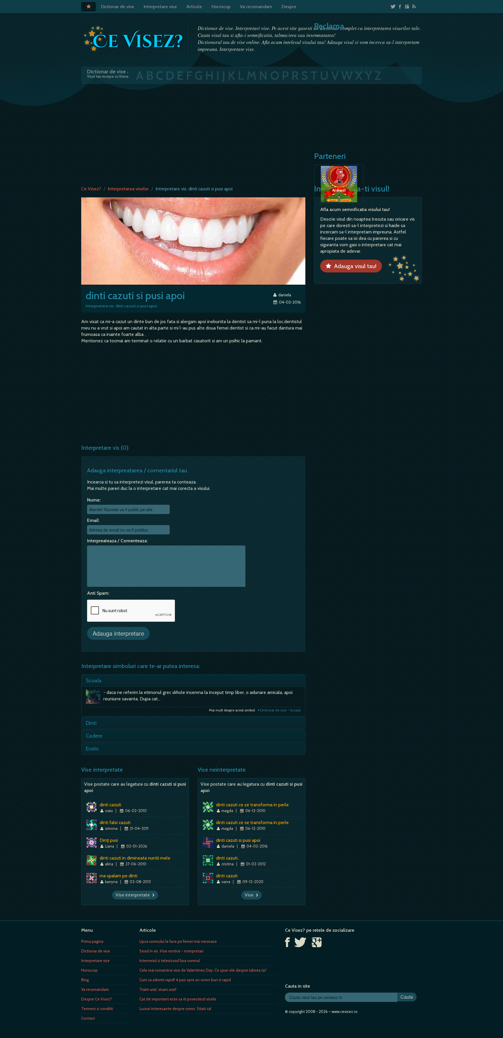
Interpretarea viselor (128, 189)
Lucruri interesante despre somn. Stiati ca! (175, 1008)
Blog (85, 979)
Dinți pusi (109, 840)
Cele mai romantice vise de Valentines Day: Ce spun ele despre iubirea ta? (203, 970)
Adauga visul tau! (353, 266)
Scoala (94, 680)
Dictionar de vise (117, 6)
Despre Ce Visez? (96, 999)
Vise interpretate (134, 895)
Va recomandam (256, 6)
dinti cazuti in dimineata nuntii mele (135, 858)
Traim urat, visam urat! (157, 989)
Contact (88, 1018)
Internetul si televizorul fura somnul (169, 960)
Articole (194, 6)
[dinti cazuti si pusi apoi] (193, 240)
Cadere (94, 736)
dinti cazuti (110, 804)
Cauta (407, 996)
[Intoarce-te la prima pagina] (133, 39)
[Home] (88, 6)
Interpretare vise (160, 6)
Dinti (91, 723)
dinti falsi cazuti (115, 822)
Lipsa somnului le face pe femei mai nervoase (178, 941)
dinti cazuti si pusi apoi (238, 840)
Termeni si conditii (97, 1008)
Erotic (92, 748)
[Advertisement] (251, 133)
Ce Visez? (91, 189)
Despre (288, 6)
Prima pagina (92, 941)
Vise (250, 895)
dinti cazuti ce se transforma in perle (252, 804)
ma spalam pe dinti (118, 875)
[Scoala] (94, 698)
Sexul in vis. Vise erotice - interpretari (171, 951)
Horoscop (221, 6)
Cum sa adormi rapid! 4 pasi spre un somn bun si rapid (185, 979)
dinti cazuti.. (227, 858)
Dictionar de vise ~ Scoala (280, 710)
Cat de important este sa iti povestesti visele (177, 999)
